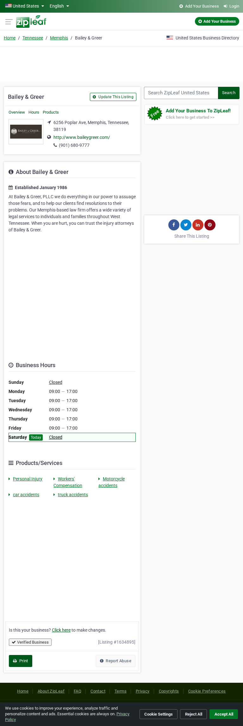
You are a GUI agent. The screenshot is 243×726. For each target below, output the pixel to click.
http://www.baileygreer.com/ (81, 137)
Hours (33, 112)
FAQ (77, 691)
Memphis (59, 37)
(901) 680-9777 (74, 145)
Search (228, 92)
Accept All (224, 714)
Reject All (193, 714)
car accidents (26, 494)
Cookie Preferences (207, 691)
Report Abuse (118, 660)
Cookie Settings (158, 714)
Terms (121, 691)
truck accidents (73, 494)
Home (10, 37)
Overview (17, 112)
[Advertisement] (121, 63)
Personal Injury (27, 478)
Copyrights (169, 691)
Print (23, 660)
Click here (61, 630)
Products (51, 112)
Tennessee (32, 37)
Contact (97, 691)
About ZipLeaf (51, 691)
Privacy (143, 691)
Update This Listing (115, 97)
